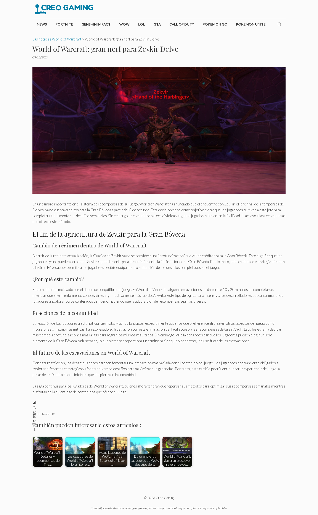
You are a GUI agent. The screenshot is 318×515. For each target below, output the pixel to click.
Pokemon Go (215, 24)
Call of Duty (181, 24)
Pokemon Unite (250, 24)
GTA (157, 24)
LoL (141, 24)
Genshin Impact (96, 24)
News (42, 24)
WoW (124, 24)
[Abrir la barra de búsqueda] (279, 24)
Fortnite (64, 24)
